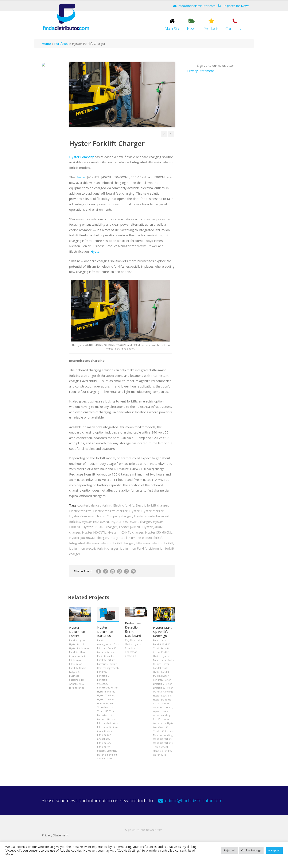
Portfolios (61, 43)
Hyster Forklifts (105, 691)
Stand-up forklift (162, 738)
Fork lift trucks (105, 656)
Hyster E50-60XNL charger (131, 521)
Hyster (81, 177)
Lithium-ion (75, 660)
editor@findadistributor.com (193, 800)
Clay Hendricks (133, 640)
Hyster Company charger (114, 516)
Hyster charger (152, 511)
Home (46, 43)
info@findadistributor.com (196, 6)
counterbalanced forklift (94, 505)
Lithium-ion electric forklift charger (93, 548)
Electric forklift (123, 505)
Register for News (235, 6)
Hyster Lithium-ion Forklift (77, 631)
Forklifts (101, 671)
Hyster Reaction (162, 695)
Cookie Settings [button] (251, 850)
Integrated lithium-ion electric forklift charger (101, 543)
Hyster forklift (77, 644)
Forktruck (102, 675)
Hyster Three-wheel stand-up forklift (162, 715)
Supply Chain (104, 758)
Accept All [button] (274, 850)
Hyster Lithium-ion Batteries (105, 631)
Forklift (73, 640)
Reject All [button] (229, 850)
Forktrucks (103, 687)
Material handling (107, 754)
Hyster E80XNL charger (99, 527)
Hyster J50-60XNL (158, 532)
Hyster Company (81, 157)
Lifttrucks (102, 727)
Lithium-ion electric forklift (154, 543)
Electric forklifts (80, 511)
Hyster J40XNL (130, 527)
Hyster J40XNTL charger (125, 532)
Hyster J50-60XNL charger (88, 537)
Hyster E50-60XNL (96, 521)
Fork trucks (159, 640)
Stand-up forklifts (162, 742)
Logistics (111, 750)
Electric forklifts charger (110, 511)
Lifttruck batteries (107, 723)
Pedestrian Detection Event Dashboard (133, 629)
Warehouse (159, 754)
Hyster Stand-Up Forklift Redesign (163, 631)
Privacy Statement (200, 71)
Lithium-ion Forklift (133, 548)
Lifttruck (110, 719)
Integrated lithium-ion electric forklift (136, 537)
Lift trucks (166, 731)
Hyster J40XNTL (94, 532)
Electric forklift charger (152, 505)
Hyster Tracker (105, 695)
